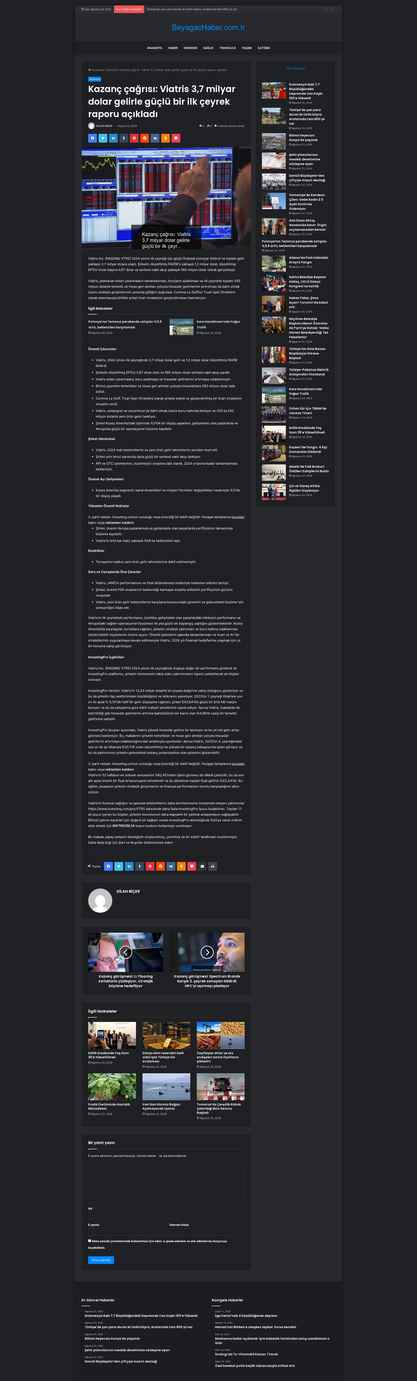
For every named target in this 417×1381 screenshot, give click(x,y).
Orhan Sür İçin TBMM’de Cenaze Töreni (307, 410)
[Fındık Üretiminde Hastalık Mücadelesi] (112, 1086)
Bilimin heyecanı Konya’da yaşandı (168, 9)
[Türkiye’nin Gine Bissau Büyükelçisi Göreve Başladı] (274, 355)
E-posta (94, 1224)
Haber (173, 48)
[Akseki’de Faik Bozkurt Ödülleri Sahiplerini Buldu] (274, 472)
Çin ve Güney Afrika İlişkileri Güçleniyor (304, 488)
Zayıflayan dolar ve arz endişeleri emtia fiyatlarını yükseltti (218, 1057)
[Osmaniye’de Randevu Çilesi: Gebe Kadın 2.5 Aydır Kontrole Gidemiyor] (274, 201)
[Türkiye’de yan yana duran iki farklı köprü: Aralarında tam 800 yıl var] (274, 116)
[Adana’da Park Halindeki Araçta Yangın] (274, 263)
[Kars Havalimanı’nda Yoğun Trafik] (182, 327)
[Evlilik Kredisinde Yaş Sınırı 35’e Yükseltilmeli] (112, 1035)
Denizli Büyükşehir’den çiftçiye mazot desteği (307, 177)
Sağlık (208, 48)
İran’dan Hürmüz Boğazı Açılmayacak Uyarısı (161, 1106)
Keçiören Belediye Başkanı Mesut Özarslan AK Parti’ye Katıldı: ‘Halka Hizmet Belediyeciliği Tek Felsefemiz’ (309, 328)
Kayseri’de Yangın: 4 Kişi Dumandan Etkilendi (308, 449)
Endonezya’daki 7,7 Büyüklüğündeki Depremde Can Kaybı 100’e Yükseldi (306, 91)
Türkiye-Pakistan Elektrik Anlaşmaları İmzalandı (309, 372)
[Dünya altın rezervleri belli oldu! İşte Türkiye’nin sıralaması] (166, 1035)
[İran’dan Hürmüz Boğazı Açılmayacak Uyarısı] (166, 1086)
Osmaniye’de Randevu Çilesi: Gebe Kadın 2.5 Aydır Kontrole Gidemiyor (307, 202)
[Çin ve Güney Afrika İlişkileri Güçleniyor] (274, 492)
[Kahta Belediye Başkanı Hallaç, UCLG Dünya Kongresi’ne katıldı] (274, 283)
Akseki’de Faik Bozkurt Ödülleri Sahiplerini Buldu (309, 468)
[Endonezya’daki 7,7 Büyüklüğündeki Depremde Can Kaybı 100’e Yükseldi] (274, 90)
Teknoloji (228, 48)
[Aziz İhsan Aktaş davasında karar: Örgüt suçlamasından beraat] (274, 226)
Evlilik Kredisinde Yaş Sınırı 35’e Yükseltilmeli (108, 1055)
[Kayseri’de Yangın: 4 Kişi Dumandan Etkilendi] (274, 453)
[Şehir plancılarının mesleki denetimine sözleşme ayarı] (274, 161)
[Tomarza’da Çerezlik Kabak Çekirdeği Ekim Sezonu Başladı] (221, 1086)
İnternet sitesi (179, 1224)
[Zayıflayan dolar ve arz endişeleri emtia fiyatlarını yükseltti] (221, 1035)
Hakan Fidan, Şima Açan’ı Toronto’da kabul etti (308, 302)
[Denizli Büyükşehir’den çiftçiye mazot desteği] (274, 181)
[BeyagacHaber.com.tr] (208, 27)
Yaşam (247, 48)
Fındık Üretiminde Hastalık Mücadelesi (109, 1106)
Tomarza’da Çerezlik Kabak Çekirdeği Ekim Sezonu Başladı (219, 1108)
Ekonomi (190, 48)
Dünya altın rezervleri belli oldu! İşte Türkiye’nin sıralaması (163, 1057)
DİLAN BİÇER (104, 126)
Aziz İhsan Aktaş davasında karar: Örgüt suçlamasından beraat (308, 225)
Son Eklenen (295, 68)
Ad (91, 1208)
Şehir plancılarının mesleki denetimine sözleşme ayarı (304, 159)
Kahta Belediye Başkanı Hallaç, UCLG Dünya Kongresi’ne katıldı (307, 281)
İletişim (264, 48)
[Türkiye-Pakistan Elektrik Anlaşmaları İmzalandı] (274, 376)
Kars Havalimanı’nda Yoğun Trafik (305, 391)
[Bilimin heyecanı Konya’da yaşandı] (274, 141)
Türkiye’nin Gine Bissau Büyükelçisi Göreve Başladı (307, 353)
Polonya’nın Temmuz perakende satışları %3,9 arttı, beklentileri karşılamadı (294, 243)
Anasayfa (154, 48)
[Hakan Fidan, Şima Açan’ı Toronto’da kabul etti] (274, 304)
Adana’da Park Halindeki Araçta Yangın (308, 259)
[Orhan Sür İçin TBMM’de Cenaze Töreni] (274, 414)
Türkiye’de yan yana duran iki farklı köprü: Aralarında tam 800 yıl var (307, 117)
